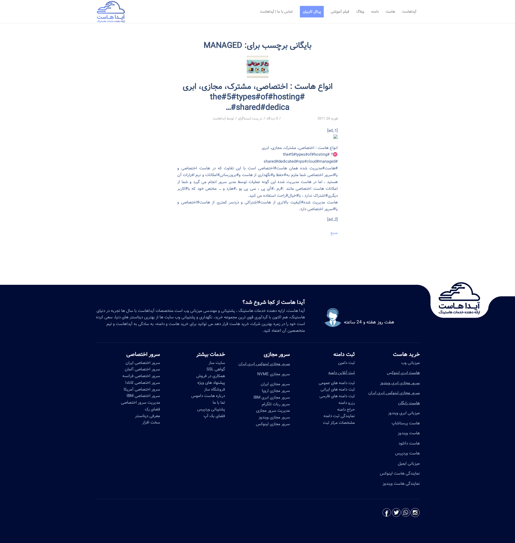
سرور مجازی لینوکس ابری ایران (394, 393)
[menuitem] (409, 12)
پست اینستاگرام (248, 118)
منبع (334, 233)
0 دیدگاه (272, 118)
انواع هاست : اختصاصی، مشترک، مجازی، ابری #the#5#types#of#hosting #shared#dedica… (258, 97)
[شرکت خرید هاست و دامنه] (257, 67)
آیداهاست (219, 118)
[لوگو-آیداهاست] (111, 12)
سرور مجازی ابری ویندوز (400, 383)
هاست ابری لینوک (406, 373)
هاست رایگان (409, 403)
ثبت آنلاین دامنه (341, 373)
